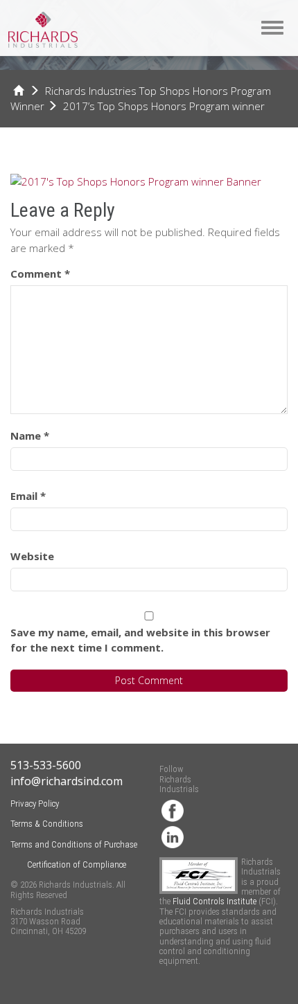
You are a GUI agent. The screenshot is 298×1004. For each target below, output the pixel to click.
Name (29, 435)
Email (28, 496)
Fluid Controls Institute (215, 901)
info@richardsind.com (66, 781)
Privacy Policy (34, 803)
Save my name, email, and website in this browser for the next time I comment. (140, 640)
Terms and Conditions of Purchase (73, 844)
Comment (40, 273)
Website (32, 556)
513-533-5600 (45, 765)
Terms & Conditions (46, 823)
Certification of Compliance (76, 864)
